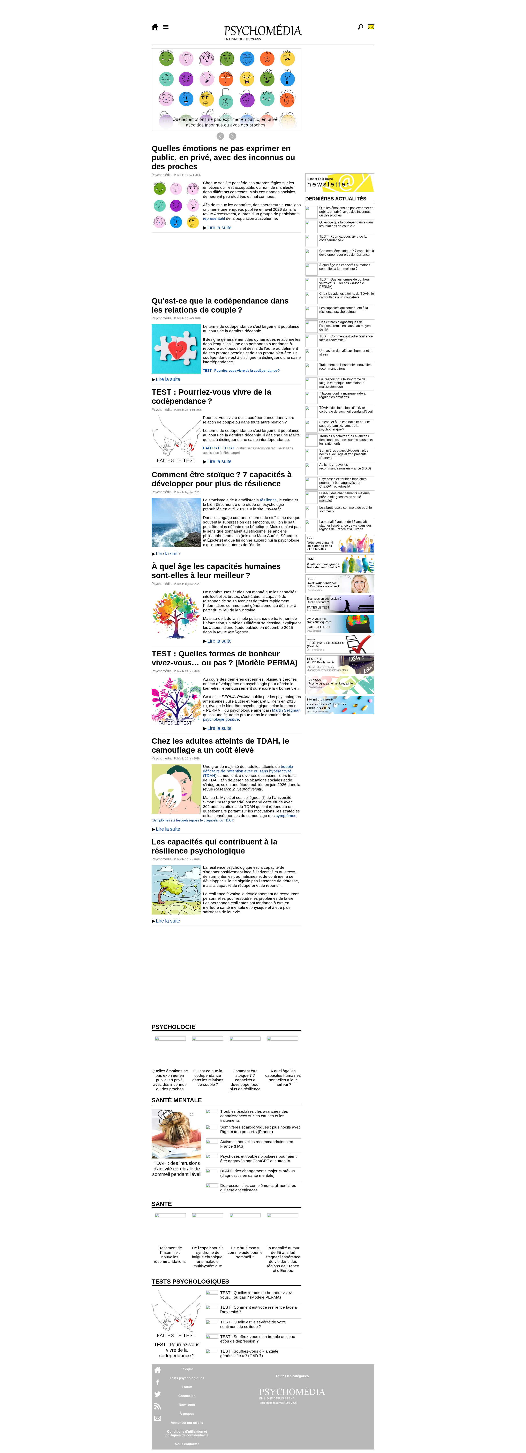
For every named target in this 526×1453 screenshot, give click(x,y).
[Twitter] (157, 1396)
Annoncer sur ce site (187, 1422)
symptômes (286, 815)
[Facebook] (157, 1384)
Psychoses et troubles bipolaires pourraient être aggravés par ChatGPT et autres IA (258, 1158)
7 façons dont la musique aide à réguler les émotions (342, 395)
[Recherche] (359, 29)
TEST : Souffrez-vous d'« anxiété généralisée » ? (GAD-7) (249, 1353)
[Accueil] (156, 29)
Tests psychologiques (187, 1378)
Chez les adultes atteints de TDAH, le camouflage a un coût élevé (220, 745)
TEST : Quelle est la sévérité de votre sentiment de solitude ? (253, 1324)
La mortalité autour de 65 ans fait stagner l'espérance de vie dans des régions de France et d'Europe (282, 1259)
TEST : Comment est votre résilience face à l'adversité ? (346, 338)
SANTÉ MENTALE (177, 1100)
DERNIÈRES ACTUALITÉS (335, 198)
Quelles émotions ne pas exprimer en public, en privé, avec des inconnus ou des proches (223, 157)
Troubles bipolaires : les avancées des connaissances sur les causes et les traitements (254, 1116)
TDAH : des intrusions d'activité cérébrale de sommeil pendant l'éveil (176, 1169)
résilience (268, 500)
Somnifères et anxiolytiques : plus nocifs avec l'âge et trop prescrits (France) (260, 1129)
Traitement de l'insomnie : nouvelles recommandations (170, 1255)
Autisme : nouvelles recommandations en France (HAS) (345, 466)
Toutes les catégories (292, 1376)
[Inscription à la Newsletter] (369, 29)
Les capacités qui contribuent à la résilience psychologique (214, 846)
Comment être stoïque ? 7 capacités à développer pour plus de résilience (222, 479)
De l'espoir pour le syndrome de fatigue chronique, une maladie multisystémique (208, 1257)
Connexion (187, 1396)
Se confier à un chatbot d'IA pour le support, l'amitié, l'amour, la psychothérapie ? (344, 425)
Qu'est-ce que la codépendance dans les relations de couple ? (220, 305)
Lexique (187, 1369)
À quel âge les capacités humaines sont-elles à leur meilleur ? (216, 571)
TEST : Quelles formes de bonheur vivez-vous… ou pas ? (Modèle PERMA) (225, 658)
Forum (187, 1387)
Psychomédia (162, 175)
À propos (187, 1413)
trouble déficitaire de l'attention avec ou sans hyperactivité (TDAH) (248, 771)
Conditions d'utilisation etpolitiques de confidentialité (186, 1433)
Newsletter (187, 1405)
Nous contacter (187, 1444)
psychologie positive (221, 719)
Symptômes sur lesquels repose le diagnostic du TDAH (193, 820)
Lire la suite (219, 227)
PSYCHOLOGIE (173, 1027)
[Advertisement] (263, 12)
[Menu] (167, 29)
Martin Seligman (286, 710)
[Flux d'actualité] (157, 1408)
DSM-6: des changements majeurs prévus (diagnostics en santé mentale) (257, 1173)
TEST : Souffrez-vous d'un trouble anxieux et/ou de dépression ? (257, 1339)
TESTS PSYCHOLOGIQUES (190, 1281)
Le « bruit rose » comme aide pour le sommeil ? (245, 1252)
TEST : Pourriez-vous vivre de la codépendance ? (241, 370)
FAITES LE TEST (218, 448)
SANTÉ (162, 1204)
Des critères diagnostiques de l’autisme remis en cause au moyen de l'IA (345, 325)
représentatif (214, 218)
